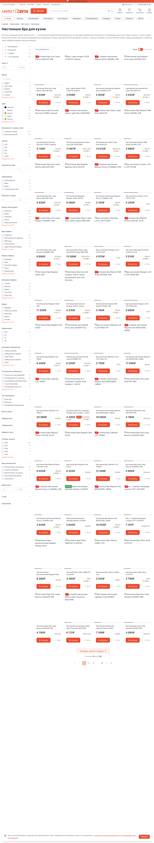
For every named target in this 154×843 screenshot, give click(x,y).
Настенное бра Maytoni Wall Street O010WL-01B (136, 143)
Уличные (129, 18)
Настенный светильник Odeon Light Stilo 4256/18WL (78, 143)
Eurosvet (58, 148)
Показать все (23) (8, 298)
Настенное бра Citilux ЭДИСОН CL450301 (78, 573)
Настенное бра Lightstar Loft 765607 (107, 465)
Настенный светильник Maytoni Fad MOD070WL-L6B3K (138, 358)
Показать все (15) (7, 322)
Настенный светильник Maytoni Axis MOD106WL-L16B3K (108, 412)
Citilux (89, 578)
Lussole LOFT (145, 526)
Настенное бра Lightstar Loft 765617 (47, 412)
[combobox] (81, 11)
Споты (117, 18)
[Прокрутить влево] (147, 18)
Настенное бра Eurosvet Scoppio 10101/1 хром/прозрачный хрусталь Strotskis (78, 305)
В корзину (43, 102)
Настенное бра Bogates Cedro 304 (48, 305)
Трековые (76, 18)
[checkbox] (3, 46)
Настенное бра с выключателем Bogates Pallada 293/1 (49, 573)
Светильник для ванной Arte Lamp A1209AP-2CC (77, 358)
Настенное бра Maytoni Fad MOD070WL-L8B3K (106, 519)
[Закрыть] (151, 1)
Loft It (148, 203)
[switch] (140, 49)
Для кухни (25, 24)
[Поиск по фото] (109, 11)
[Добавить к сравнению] (60, 61)
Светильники (33, 18)
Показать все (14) (7, 159)
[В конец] (111, 663)
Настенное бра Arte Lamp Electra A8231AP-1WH (46, 197)
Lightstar (58, 418)
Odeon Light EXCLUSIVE (86, 256)
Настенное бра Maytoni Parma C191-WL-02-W (48, 465)
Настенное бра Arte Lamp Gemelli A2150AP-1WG (135, 627)
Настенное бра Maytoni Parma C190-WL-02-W (137, 251)
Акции (8, 18)
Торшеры (106, 18)
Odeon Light (87, 148)
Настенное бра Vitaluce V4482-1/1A (108, 573)
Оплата (38, 4)
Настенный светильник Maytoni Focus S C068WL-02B (49, 519)
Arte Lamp (57, 94)
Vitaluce (88, 94)
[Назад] (80, 663)
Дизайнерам (56, 4)
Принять (144, 837)
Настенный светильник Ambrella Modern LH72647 (76, 519)
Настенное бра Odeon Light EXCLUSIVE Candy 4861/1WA (77, 251)
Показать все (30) (8, 122)
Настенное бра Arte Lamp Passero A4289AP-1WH (46, 251)
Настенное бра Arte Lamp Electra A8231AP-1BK (46, 89)
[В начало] (75, 663)
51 (102, 663)
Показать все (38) (8, 273)
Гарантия (22, 4)
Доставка (31, 4)
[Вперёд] (107, 663)
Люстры (20, 18)
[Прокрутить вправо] (150, 18)
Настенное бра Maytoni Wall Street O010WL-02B (106, 305)
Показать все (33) (8, 365)
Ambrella (88, 526)
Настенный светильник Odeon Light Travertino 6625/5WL (78, 627)
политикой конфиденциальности (106, 835)
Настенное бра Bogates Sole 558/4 (47, 358)
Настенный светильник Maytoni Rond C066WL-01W (108, 89)
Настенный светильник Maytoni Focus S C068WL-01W (108, 197)
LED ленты (142, 18)
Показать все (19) (7, 225)
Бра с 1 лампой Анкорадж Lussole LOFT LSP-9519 (136, 519)
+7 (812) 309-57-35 (143, 4)
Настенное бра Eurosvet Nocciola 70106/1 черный (46, 143)
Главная (5, 24)
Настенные (48, 18)
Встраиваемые (91, 18)
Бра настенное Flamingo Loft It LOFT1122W (107, 251)
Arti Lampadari (86, 417)
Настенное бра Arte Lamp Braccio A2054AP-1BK (46, 627)
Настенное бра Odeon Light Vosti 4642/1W (106, 143)
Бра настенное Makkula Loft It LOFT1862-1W (107, 358)
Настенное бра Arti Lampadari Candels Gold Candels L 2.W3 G (78, 412)
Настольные (62, 18)
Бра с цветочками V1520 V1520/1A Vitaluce (76, 89)
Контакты (46, 4)
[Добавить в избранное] (60, 57)
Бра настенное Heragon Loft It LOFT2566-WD (137, 305)
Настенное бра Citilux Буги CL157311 (136, 573)
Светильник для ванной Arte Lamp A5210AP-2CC (136, 89)
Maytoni (117, 94)
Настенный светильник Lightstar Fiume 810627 (105, 627)
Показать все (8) (7, 249)
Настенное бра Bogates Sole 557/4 (77, 465)
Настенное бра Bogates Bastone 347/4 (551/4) (75, 197)
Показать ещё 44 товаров (91, 651)
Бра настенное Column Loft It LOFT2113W (137, 197)
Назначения (14, 24)
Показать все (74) (7, 97)
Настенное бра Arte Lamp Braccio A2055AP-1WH (135, 465)
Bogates (88, 202)
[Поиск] (112, 11)
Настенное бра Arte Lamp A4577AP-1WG (135, 412)
